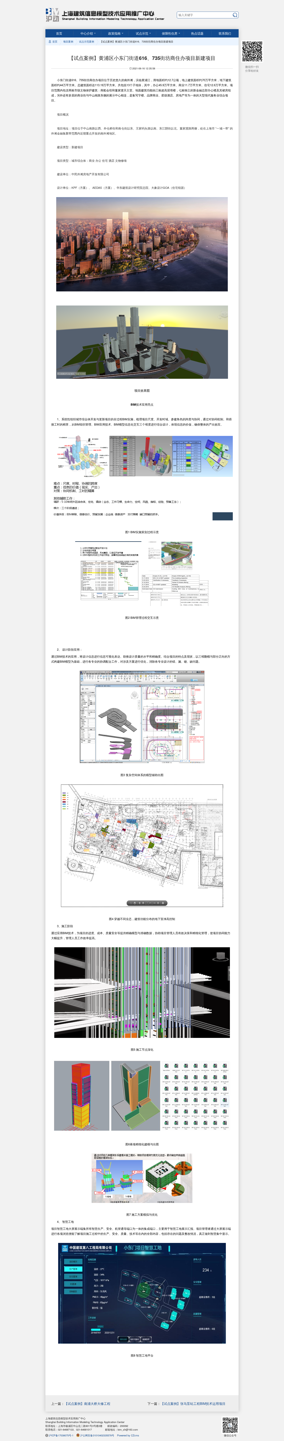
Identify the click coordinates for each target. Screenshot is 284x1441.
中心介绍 (87, 33)
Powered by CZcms (128, 1435)
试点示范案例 (86, 41)
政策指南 (114, 33)
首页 (59, 33)
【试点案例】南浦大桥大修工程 (87, 1403)
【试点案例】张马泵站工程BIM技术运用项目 (193, 1403)
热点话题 (197, 33)
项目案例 (68, 41)
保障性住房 (169, 33)
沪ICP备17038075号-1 (61, 1435)
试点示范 (142, 33)
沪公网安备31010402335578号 (97, 1435)
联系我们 (225, 33)
